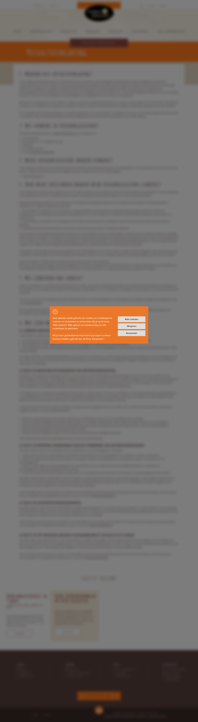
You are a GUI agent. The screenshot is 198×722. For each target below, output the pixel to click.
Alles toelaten (131, 319)
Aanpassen (131, 333)
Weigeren (131, 326)
